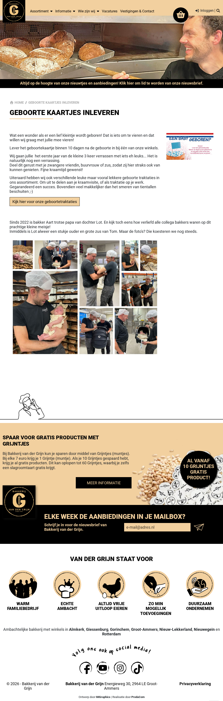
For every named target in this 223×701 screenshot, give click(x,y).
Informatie (63, 11)
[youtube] (103, 668)
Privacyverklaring (195, 683)
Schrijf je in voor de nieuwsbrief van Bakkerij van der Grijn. (75, 527)
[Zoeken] (218, 11)
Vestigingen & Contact (137, 11)
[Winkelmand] (180, 15)
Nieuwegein (204, 629)
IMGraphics (103, 697)
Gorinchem (119, 629)
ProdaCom (138, 697)
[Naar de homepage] (14, 11)
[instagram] (120, 668)
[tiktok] (137, 668)
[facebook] (85, 668)
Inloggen (206, 11)
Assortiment (39, 11)
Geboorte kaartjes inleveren (53, 103)
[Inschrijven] (200, 527)
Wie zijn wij (86, 11)
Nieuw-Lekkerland (175, 629)
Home (19, 103)
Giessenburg (97, 629)
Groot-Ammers (144, 629)
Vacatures (109, 11)
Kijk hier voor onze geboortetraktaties (44, 201)
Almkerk (76, 629)
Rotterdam (111, 634)
